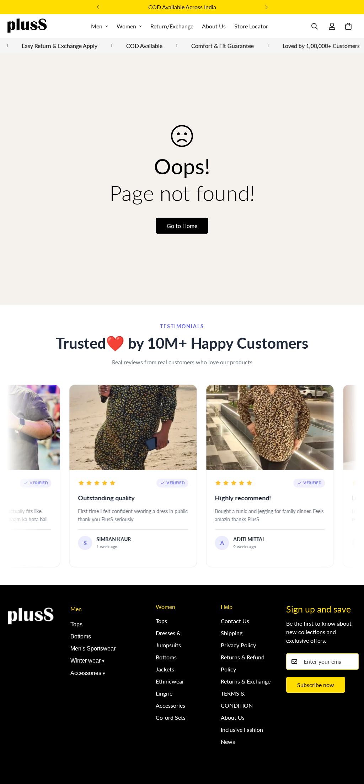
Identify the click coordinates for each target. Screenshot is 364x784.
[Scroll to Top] (350, 745)
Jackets (165, 669)
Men (96, 26)
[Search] (314, 26)
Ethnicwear (170, 681)
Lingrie (164, 693)
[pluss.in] (26, 26)
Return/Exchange (171, 26)
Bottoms (80, 636)
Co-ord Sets (171, 717)
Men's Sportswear (93, 649)
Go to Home (182, 225)
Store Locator (251, 26)
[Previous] (98, 7)
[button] (348, 26)
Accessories (85, 673)
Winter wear (85, 661)
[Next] (266, 7)
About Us (214, 26)
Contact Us (235, 620)
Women (126, 26)
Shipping (231, 633)
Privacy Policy (238, 645)
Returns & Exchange (246, 681)
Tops (76, 624)
